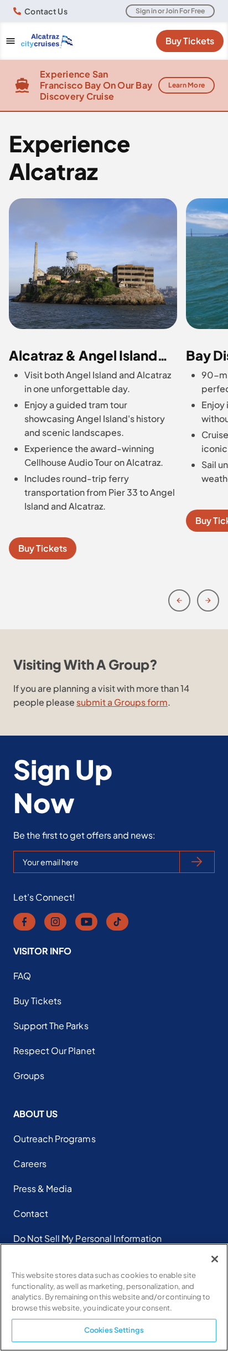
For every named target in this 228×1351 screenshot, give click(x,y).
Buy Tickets (189, 41)
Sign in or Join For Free (170, 11)
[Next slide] (208, 600)
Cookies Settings (114, 1330)
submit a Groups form (122, 702)
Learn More (186, 85)
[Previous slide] (179, 600)
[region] (114, 1297)
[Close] (215, 1259)
